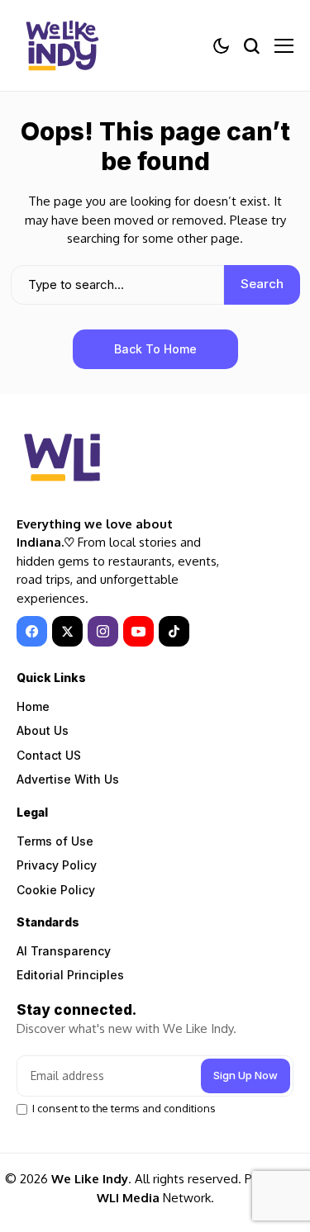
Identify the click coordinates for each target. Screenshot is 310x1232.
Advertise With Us (68, 779)
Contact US (49, 755)
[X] (67, 631)
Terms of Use (55, 841)
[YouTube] (138, 631)
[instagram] (103, 631)
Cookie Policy (56, 890)
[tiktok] (174, 631)
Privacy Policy (57, 865)
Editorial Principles (70, 975)
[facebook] (32, 631)
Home (33, 706)
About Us (43, 730)
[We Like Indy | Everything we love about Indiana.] (62, 45)
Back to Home (155, 349)
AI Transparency (64, 951)
